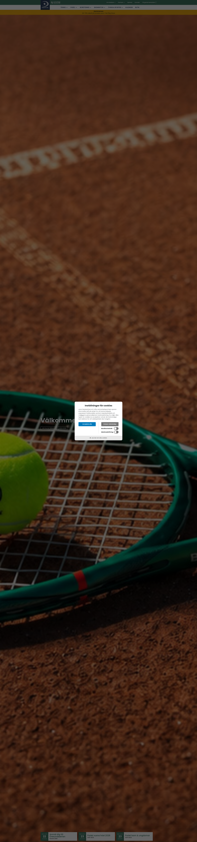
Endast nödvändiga (110, 424)
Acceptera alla (87, 424)
